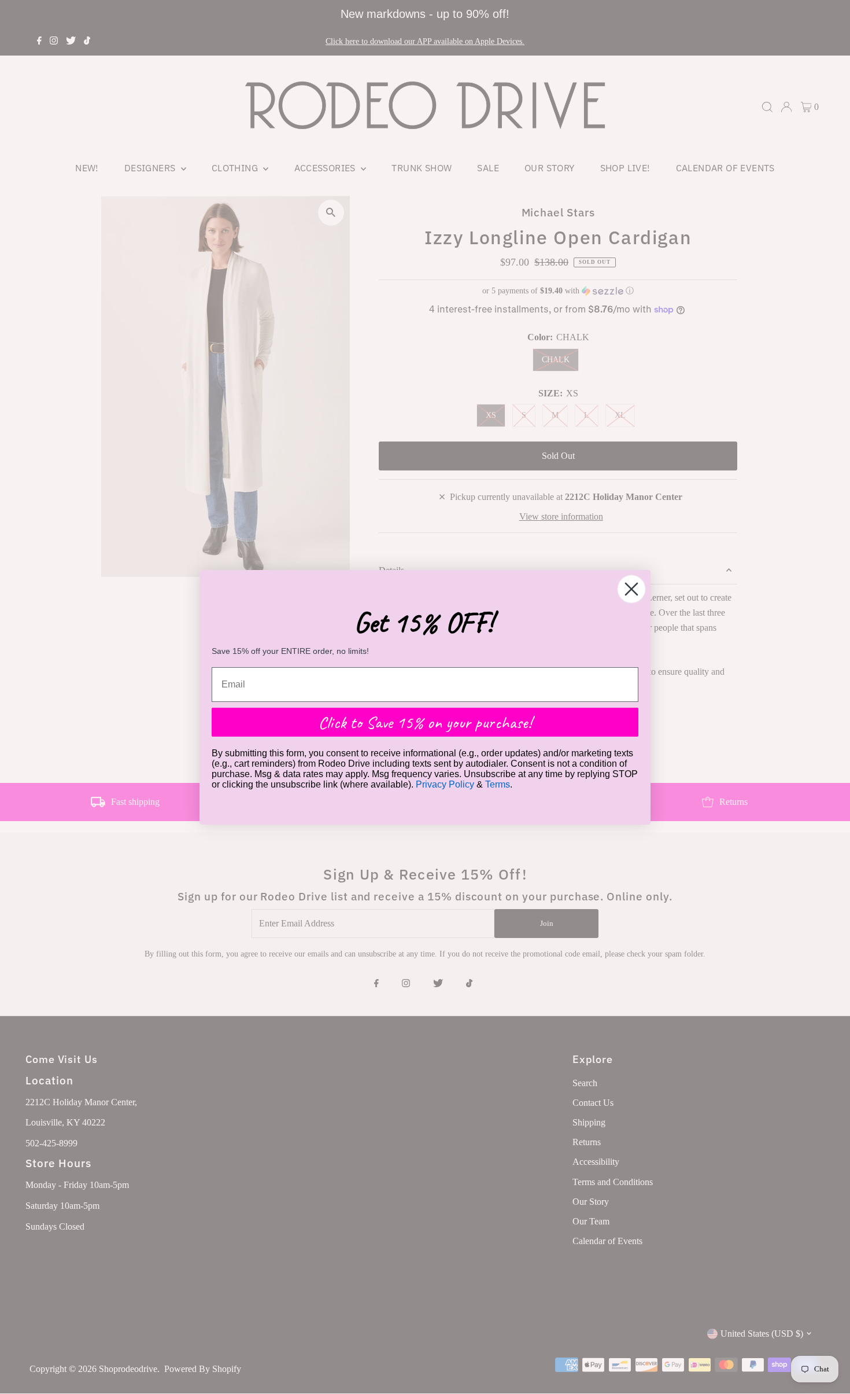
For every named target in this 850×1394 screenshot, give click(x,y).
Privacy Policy (445, 784)
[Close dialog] (631, 589)
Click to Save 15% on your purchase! (425, 722)
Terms (497, 784)
